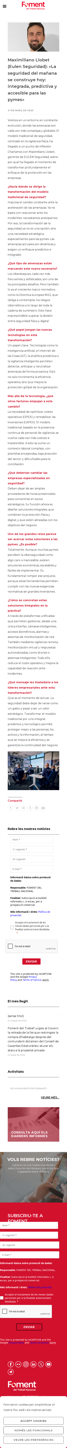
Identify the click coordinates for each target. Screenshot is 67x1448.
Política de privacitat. (40, 1287)
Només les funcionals (33, 1430)
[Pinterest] (23, 808)
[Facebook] (10, 808)
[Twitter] (17, 808)
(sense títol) (16, 1016)
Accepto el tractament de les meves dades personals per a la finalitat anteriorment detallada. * (29, 1298)
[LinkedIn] (36, 808)
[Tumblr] (30, 808)
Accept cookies (33, 1420)
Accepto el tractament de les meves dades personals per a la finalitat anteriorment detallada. (32, 926)
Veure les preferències (34, 1439)
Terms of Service (32, 979)
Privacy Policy (16, 1342)
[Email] (43, 808)
